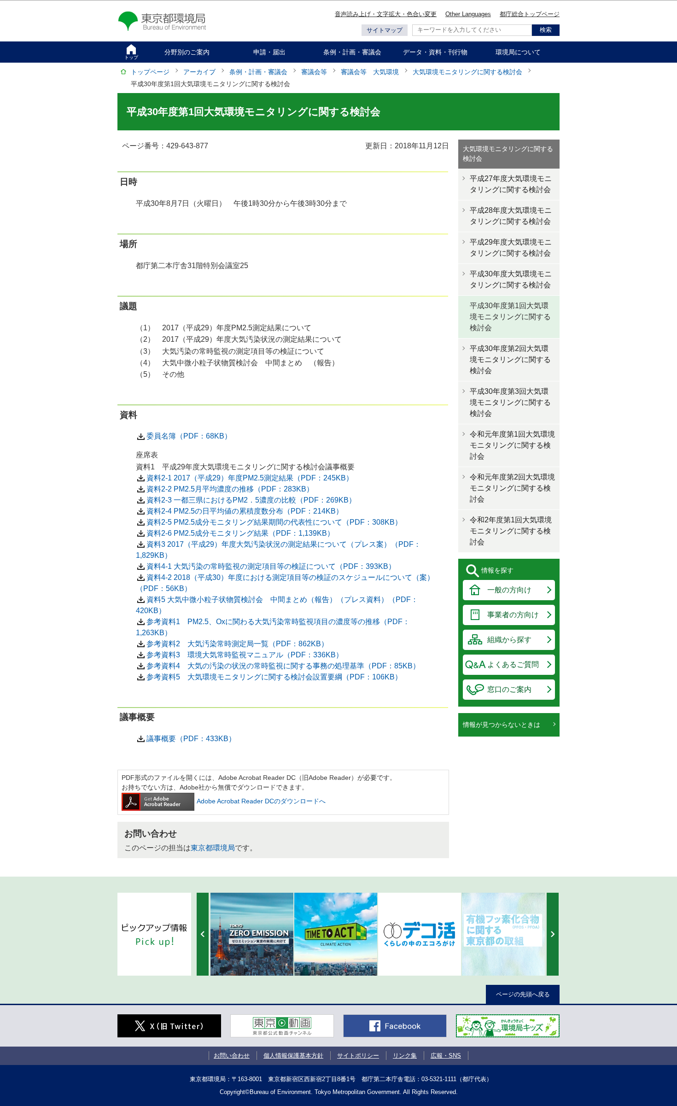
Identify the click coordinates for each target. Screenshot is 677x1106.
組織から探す (509, 640)
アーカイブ (199, 72)
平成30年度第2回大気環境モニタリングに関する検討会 (510, 360)
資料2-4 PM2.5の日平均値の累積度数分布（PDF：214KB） (244, 511)
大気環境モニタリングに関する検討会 (467, 72)
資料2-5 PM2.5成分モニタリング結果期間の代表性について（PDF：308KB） (274, 522)
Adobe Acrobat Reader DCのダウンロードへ (261, 801)
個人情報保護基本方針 (293, 1055)
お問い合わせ (232, 1055)
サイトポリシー (358, 1055)
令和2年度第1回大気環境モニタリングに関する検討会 (511, 531)
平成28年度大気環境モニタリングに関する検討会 (511, 215)
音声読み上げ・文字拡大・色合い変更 (386, 14)
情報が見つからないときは (501, 724)
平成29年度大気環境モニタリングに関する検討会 (511, 247)
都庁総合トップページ (530, 14)
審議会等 (314, 72)
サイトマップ (385, 30)
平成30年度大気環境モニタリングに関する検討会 (511, 279)
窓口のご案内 (509, 689)
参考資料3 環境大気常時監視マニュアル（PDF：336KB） (244, 655)
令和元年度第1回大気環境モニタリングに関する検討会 (512, 445)
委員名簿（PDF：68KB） (189, 436)
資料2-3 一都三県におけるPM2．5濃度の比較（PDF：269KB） (251, 500)
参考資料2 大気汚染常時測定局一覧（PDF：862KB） (237, 644)
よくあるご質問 (513, 664)
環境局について (518, 52)
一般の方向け (509, 590)
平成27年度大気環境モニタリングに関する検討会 (511, 184)
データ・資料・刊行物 (435, 52)
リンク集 (405, 1055)
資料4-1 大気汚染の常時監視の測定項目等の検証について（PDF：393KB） (271, 566)
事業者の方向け (513, 615)
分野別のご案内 (187, 52)
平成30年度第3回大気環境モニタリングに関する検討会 (510, 402)
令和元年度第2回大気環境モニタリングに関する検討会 (512, 488)
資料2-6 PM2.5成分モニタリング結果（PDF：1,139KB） (240, 533)
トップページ (150, 72)
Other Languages (468, 14)
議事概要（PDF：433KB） (191, 739)
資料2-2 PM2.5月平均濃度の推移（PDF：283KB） (230, 489)
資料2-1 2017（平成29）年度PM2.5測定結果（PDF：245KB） (249, 478)
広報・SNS (446, 1055)
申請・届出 (269, 52)
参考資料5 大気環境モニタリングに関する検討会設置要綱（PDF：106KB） (274, 677)
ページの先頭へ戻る (523, 994)
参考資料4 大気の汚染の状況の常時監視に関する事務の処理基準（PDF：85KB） (283, 666)
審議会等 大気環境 (370, 72)
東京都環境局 (213, 848)
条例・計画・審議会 (352, 52)
